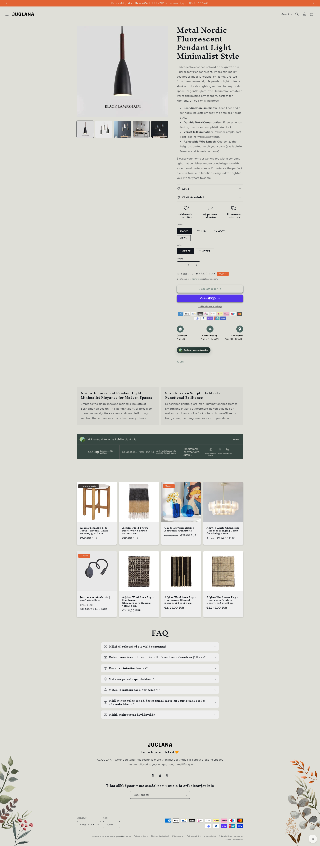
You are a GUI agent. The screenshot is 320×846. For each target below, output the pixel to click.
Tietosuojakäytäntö (160, 836)
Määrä (180, 258)
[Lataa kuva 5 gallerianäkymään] (159, 129)
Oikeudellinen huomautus (231, 836)
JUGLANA (104, 836)
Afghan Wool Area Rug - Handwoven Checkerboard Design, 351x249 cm (138, 601)
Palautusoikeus (141, 836)
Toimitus (196, 279)
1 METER (185, 251)
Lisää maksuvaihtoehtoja (210, 306)
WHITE (201, 230)
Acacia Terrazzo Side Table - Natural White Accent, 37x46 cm (94, 530)
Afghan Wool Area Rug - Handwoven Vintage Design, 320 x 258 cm (222, 600)
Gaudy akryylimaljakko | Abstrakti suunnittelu (180, 529)
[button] (7, 14)
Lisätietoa (235, 439)
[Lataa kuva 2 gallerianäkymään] (103, 129)
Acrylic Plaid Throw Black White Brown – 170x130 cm (135, 530)
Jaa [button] (182, 361)
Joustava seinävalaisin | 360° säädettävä (95, 599)
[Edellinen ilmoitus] (6, 3)
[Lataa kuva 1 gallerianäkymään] (85, 129)
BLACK (184, 230)
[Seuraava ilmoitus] (313, 3)
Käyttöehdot (178, 836)
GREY (183, 238)
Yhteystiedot (210, 836)
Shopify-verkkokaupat (120, 836)
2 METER (204, 251)
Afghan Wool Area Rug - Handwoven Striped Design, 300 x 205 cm (180, 600)
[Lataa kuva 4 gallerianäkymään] (141, 129)
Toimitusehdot (194, 836)
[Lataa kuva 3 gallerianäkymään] (122, 129)
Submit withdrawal (234, 840)
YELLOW (219, 230)
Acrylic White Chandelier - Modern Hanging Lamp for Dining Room (222, 530)
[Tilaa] (186, 795)
